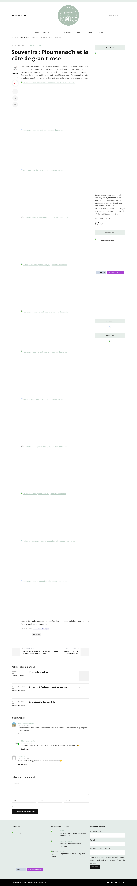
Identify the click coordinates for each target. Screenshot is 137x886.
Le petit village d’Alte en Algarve (72, 854)
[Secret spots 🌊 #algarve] (110, 260)
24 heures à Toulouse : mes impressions (48, 687)
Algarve (62, 830)
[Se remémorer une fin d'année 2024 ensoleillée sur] (99, 266)
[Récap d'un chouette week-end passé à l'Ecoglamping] (110, 247)
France (32, 46)
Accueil (36, 32)
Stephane (21, 756)
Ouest (39, 46)
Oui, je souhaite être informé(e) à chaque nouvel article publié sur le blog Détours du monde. (107, 860)
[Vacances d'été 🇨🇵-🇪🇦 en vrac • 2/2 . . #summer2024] (120, 266)
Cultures (15, 675)
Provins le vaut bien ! (39, 672)
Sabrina (15, 73)
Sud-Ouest (21, 690)
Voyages (46, 32)
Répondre (24, 734)
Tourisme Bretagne (41, 629)
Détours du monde (28, 741)
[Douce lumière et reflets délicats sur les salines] (110, 266)
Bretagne (36, 634)
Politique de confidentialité (37, 883)
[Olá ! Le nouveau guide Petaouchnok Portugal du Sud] (120, 247)
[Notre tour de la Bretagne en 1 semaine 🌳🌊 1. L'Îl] (99, 260)
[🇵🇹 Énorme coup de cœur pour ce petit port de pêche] (120, 254)
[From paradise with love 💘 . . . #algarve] (99, 247)
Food (56, 32)
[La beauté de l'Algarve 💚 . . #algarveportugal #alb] (120, 260)
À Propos (89, 32)
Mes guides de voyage (72, 32)
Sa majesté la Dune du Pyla (42, 702)
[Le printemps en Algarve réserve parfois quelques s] (99, 254)
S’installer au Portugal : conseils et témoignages (73, 834)
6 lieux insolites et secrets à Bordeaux (70, 845)
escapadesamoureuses (26, 723)
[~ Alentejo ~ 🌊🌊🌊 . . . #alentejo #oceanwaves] (110, 254)
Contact (100, 32)
